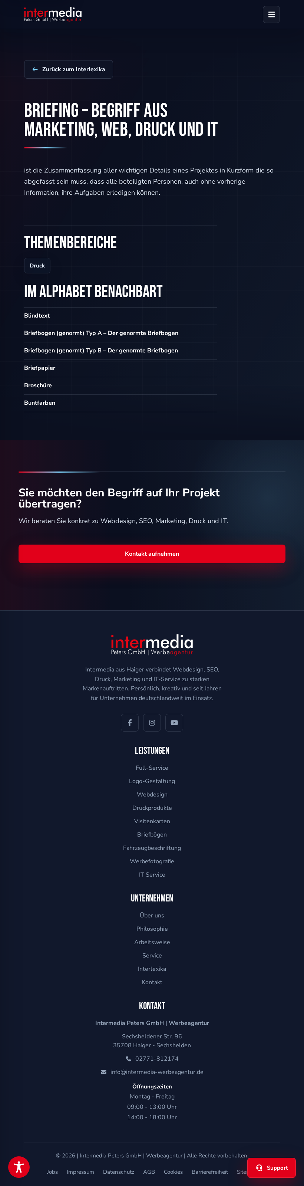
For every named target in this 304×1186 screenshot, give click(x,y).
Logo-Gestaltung (152, 781)
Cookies (173, 1172)
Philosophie (152, 929)
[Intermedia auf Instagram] (152, 723)
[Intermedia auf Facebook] (130, 723)
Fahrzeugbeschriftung (152, 848)
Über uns (152, 915)
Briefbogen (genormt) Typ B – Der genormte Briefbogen (101, 350)
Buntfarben (39, 403)
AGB (149, 1172)
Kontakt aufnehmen (152, 554)
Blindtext (37, 316)
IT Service (152, 875)
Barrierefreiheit (210, 1172)
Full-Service (152, 768)
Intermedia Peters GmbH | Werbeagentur (131, 1155)
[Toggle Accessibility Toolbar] (18, 1167)
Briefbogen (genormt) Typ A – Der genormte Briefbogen (101, 333)
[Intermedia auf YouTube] (174, 723)
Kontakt (152, 982)
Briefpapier (39, 368)
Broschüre (38, 385)
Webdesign (152, 795)
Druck (37, 265)
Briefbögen (152, 835)
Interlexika (152, 969)
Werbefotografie (152, 861)
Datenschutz (118, 1172)
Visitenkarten (152, 821)
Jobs (52, 1172)
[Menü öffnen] (271, 14)
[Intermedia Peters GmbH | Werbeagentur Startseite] (53, 14)
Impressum (80, 1172)
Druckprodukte (152, 808)
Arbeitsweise (152, 942)
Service (152, 956)
